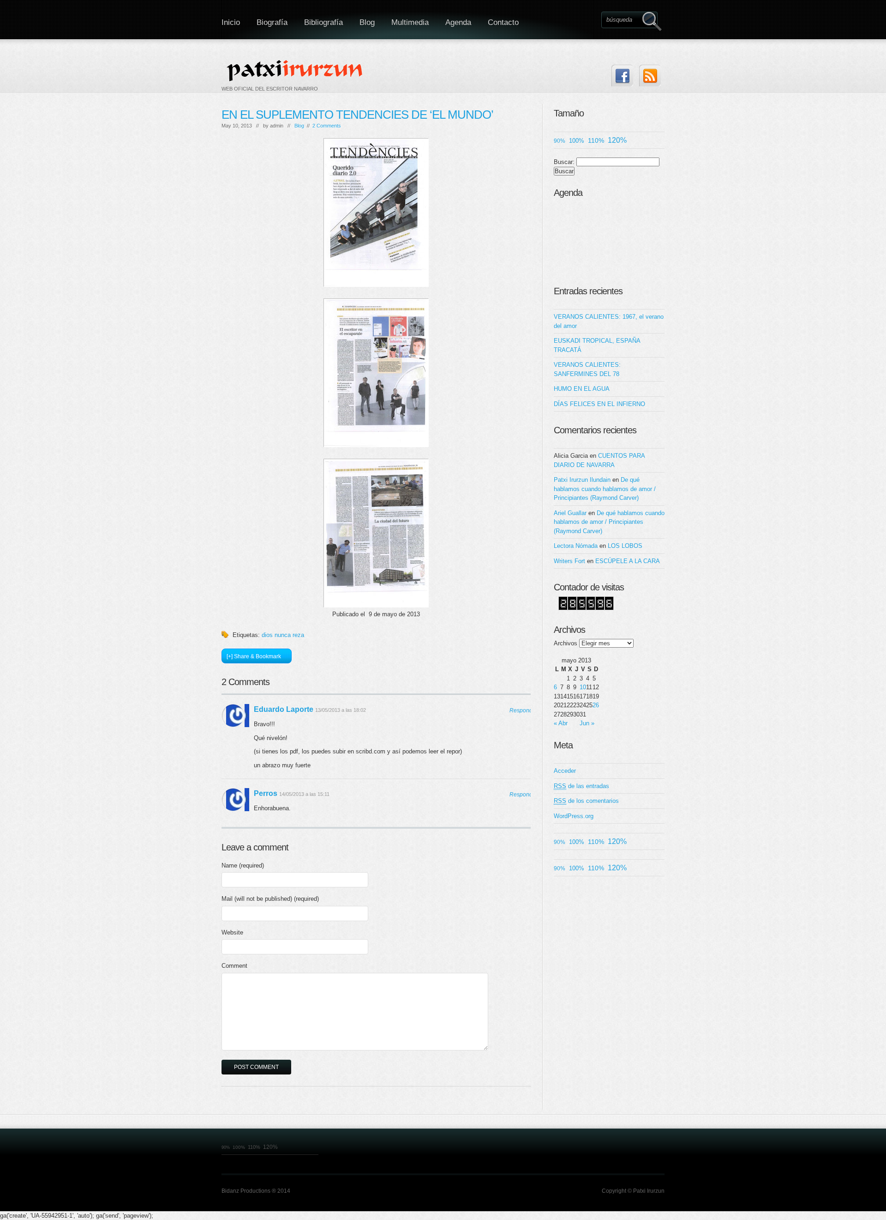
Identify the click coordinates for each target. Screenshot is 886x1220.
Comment (234, 965)
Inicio (231, 22)
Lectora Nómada (576, 545)
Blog (367, 22)
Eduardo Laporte (283, 709)
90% (559, 141)
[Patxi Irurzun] (296, 70)
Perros (265, 793)
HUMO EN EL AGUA (582, 388)
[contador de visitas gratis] (586, 608)
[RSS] (650, 75)
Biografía (272, 22)
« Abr (561, 723)
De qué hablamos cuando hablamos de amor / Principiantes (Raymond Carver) (605, 488)
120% (617, 140)
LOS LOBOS (625, 545)
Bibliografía (323, 22)
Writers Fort (569, 561)
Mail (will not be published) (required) (270, 898)
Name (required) (243, 865)
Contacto (503, 22)
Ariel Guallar (570, 513)
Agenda (458, 22)
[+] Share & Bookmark (254, 656)
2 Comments (326, 125)
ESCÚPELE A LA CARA (627, 561)
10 (583, 687)
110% (596, 140)
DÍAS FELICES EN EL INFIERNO (599, 404)
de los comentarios (586, 800)
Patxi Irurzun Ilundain (582, 479)
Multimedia (410, 22)
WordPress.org (573, 816)
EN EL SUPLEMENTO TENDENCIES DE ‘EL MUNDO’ (357, 114)
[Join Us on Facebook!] (622, 75)
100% (576, 140)
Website (232, 932)
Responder (520, 710)
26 (596, 705)
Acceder (565, 770)
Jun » (587, 723)
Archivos (565, 643)
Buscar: (564, 161)
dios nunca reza (283, 634)
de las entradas (581, 786)
